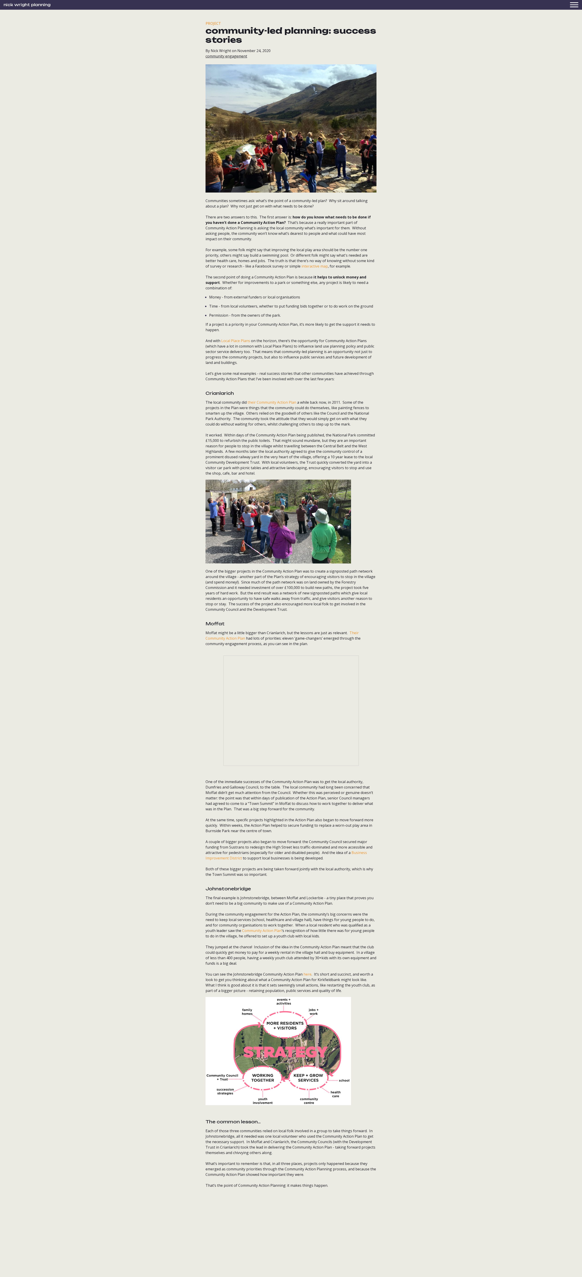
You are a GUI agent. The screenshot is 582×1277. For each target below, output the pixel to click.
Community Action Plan (262, 930)
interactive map (314, 266)
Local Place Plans (235, 340)
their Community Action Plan (272, 402)
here (307, 974)
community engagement (226, 56)
